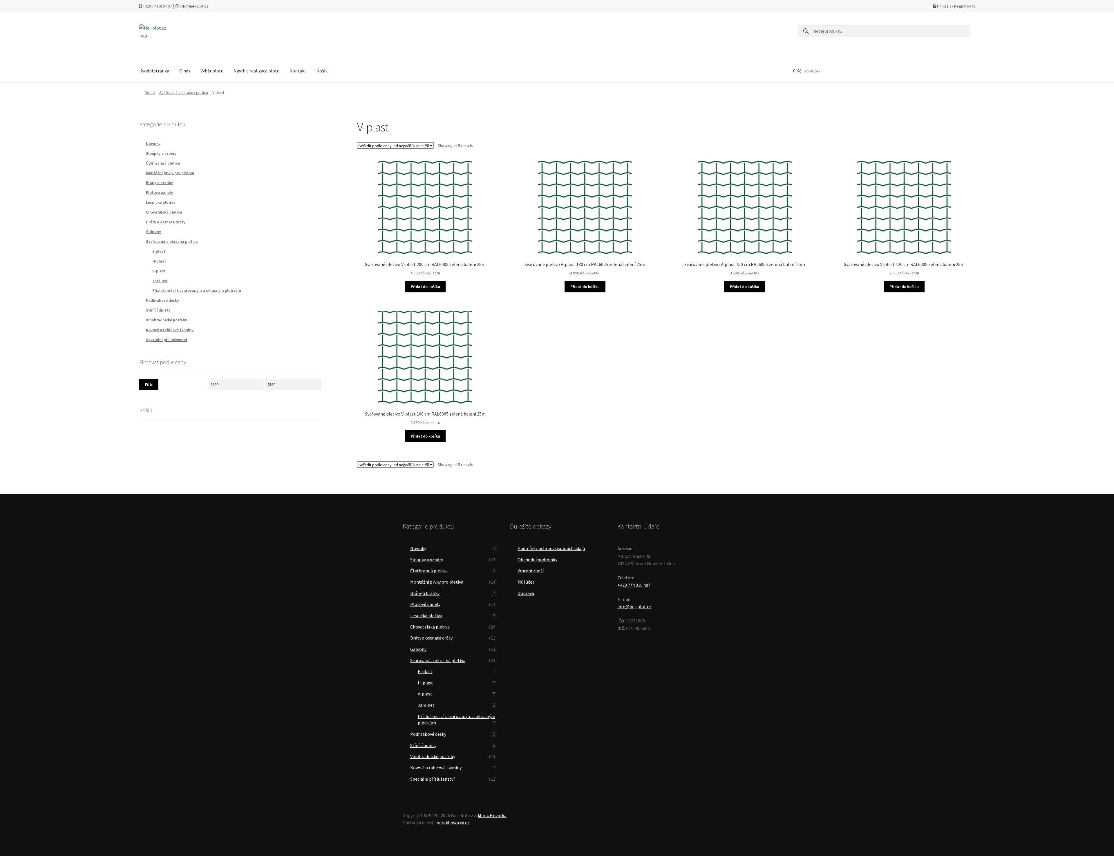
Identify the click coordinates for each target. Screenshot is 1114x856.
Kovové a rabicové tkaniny (169, 329)
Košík (322, 71)
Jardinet (160, 280)
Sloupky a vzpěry (161, 153)
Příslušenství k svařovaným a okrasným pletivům (196, 290)
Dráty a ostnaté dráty (165, 222)
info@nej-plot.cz (193, 6)
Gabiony (153, 231)
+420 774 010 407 (157, 6)
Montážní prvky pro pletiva (170, 172)
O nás (184, 71)
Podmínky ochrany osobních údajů (551, 548)
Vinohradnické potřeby (166, 320)
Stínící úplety (158, 310)
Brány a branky (159, 182)
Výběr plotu (211, 71)
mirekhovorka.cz (452, 823)
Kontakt (298, 71)
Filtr (149, 384)
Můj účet (526, 582)
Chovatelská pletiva (164, 212)
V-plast (159, 271)
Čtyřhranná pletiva (163, 163)
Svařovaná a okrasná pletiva (183, 92)
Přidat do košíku (425, 286)
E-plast (158, 251)
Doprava (526, 593)
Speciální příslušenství (166, 339)
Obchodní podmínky (537, 559)
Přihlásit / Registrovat (955, 6)
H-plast (159, 261)
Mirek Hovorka (492, 815)
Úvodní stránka (154, 71)
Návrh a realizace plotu (256, 71)
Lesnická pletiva (161, 202)
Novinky (153, 143)
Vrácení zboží (531, 570)
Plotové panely (159, 192)
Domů (150, 92)
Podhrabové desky (162, 300)
